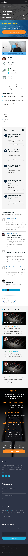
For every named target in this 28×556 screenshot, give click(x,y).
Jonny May (10, 59)
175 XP (24, 16)
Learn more (5, 472)
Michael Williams (11, 280)
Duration (9, 76)
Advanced (10, 326)
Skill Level (9, 68)
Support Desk (7, 516)
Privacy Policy (23, 546)
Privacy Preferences (14, 548)
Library (3, 6)
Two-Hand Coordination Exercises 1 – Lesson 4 (14, 181)
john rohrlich (10, 250)
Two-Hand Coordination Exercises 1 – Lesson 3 (14, 165)
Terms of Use (6, 548)
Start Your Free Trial (14, 32)
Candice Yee (10, 218)
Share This (6, 298)
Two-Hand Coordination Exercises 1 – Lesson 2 (14, 150)
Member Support (7, 498)
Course (5, 326)
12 (18, 290)
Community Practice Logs (9, 488)
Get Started (13, 451)
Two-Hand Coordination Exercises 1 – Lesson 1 (14, 135)
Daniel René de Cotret (13, 266)
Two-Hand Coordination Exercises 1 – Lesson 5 (14, 196)
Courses (9, 6)
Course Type (10, 62)
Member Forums (7, 491)
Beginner (10, 351)
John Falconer (11, 233)
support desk (9, 510)
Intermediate (17, 326)
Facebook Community (8, 495)
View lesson (15, 144)
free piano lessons (11, 528)
